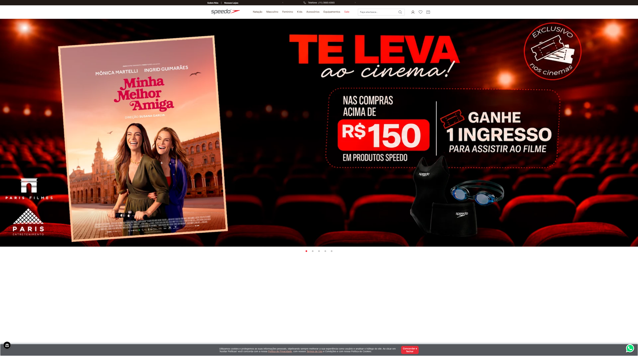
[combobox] (381, 12)
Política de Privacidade (280, 351)
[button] (413, 12)
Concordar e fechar (410, 350)
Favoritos (421, 12)
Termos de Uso (314, 351)
